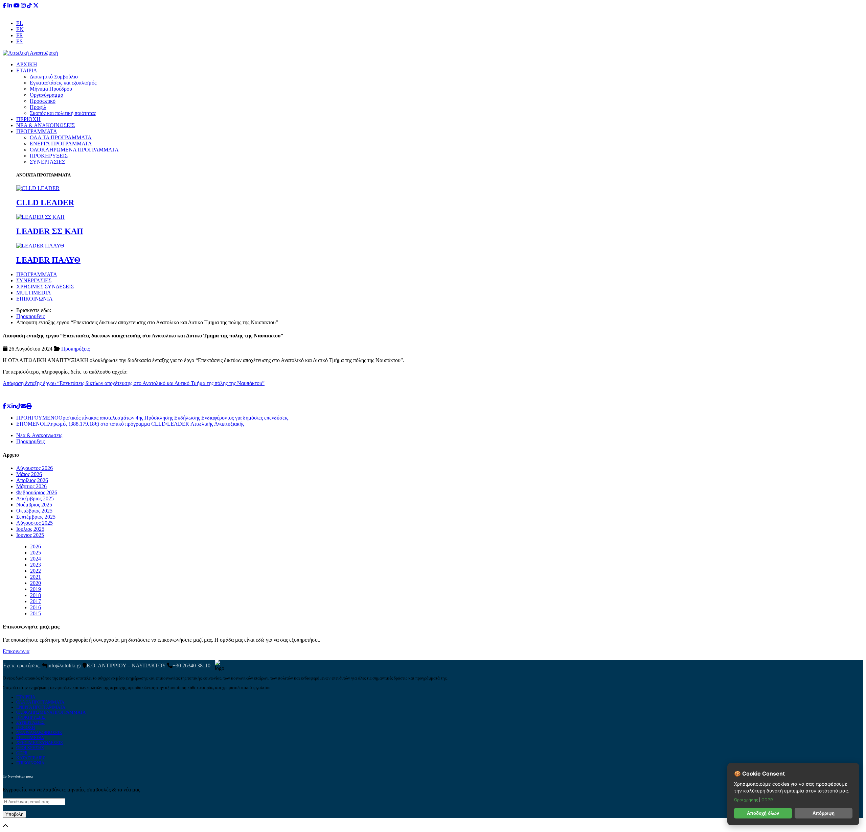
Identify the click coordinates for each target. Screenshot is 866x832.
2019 (35, 589)
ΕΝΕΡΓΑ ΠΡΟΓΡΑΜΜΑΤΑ (61, 143)
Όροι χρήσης (746, 799)
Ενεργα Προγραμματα (40, 707)
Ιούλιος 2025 (30, 529)
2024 (35, 559)
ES (19, 41)
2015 (35, 613)
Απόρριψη (824, 813)
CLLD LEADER (45, 202)
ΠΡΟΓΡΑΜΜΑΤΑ (36, 131)
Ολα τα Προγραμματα (40, 702)
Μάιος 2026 (29, 474)
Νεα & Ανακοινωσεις (39, 435)
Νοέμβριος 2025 (34, 504)
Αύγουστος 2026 (34, 468)
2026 (35, 546)
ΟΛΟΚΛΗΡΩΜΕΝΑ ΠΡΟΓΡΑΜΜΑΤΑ (74, 149)
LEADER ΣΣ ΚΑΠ (49, 231)
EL (19, 23)
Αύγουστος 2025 (34, 523)
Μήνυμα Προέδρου (51, 89)
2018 (35, 595)
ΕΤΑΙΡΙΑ (26, 70)
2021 (35, 577)
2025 (35, 552)
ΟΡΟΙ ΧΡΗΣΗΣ (30, 747)
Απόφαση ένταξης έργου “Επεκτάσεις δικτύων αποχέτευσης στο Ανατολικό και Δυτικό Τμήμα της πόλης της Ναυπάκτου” (134, 383)
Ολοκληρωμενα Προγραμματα (51, 712)
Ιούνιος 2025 (30, 535)
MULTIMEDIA (33, 292)
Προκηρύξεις (75, 349)
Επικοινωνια (16, 651)
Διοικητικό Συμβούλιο (54, 76)
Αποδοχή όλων (763, 813)
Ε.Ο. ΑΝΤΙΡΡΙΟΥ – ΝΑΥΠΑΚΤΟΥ (126, 665)
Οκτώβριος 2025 (34, 511)
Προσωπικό (42, 101)
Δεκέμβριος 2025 (35, 498)
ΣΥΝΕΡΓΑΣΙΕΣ (47, 162)
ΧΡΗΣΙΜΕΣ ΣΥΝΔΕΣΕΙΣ (45, 286)
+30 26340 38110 (476, 12)
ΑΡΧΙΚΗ (26, 64)
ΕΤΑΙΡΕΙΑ (25, 697)
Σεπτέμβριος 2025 (35, 517)
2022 (35, 571)
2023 (35, 565)
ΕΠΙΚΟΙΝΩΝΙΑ (34, 299)
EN (20, 29)
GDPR (22, 753)
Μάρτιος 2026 (31, 486)
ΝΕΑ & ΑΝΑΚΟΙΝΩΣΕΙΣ (45, 125)
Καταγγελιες (30, 758)
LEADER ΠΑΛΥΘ (48, 260)
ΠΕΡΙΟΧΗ (28, 119)
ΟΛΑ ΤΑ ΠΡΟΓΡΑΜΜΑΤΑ (61, 137)
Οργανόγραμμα (46, 95)
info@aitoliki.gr (433, 12)
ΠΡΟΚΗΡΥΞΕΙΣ (49, 156)
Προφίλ (38, 107)
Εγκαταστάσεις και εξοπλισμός (63, 83)
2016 (35, 607)
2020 (35, 583)
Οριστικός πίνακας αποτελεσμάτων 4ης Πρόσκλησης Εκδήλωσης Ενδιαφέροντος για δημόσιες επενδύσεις (152, 418)
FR (19, 35)
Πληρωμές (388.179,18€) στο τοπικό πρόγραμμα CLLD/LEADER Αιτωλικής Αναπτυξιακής (130, 424)
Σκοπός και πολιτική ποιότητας (63, 113)
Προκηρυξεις (30, 316)
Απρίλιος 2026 (32, 480)
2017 (35, 601)
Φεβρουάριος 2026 (36, 492)
